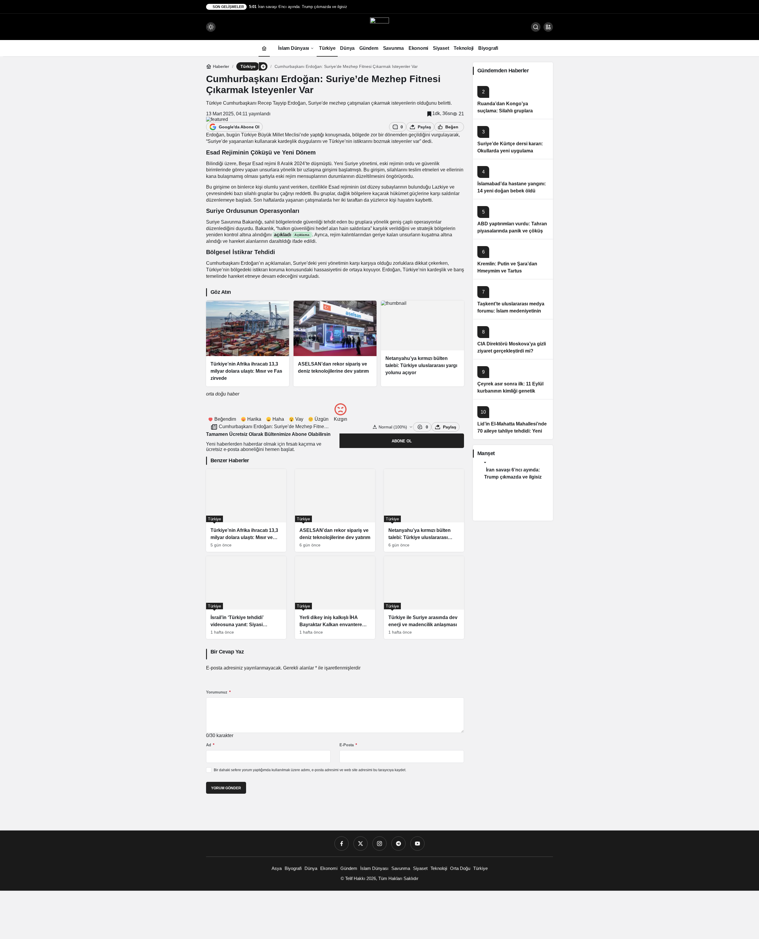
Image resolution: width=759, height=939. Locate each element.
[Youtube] (417, 843)
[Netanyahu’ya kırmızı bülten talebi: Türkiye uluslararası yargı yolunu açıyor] (422, 343)
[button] (548, 27)
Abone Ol (402, 441)
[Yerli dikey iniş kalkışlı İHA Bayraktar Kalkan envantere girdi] (335, 597)
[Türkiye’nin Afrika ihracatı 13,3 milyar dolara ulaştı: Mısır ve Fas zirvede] (247, 343)
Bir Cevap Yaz (227, 652)
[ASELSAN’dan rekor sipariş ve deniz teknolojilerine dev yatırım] (335, 343)
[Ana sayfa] (264, 48)
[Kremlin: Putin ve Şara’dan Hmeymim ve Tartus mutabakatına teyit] (513, 259)
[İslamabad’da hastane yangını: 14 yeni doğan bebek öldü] (513, 179)
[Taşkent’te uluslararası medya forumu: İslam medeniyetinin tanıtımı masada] (513, 299)
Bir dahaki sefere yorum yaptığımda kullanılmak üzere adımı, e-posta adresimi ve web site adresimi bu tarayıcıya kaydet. (310, 770)
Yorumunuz (218, 692)
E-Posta (348, 745)
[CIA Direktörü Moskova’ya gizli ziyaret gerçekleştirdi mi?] (513, 339)
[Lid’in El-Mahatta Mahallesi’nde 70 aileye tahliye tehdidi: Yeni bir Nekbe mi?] (513, 419)
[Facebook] (341, 843)
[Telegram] (398, 843)
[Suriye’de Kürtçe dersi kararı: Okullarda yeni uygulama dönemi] (513, 139)
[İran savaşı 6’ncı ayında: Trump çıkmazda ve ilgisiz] (512, 473)
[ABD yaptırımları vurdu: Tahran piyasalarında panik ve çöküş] (513, 219)
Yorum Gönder (226, 788)
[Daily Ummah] (379, 26)
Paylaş (449, 427)
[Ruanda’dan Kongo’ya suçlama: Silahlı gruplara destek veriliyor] (513, 99)
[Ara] (535, 27)
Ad (210, 745)
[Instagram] (379, 843)
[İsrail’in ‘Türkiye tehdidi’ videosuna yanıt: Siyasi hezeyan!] (246, 597)
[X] (360, 843)
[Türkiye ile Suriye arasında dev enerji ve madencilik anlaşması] (424, 597)
